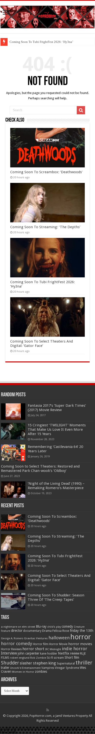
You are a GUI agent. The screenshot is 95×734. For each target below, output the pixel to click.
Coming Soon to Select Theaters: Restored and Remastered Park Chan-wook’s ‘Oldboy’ (40, 468)
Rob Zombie (38, 657)
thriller (84, 662)
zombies (41, 671)
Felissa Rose (60, 630)
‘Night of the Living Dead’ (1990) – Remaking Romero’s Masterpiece (56, 485)
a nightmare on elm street (18, 626)
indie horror (74, 648)
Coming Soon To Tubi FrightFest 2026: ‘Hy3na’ (41, 42)
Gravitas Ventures (36, 638)
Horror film (40, 644)
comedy (67, 626)
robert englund (19, 657)
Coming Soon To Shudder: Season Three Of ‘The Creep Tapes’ (56, 597)
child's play (54, 626)
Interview (9, 653)
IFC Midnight (53, 649)
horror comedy (16, 643)
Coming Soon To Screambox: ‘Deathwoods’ (46, 172)
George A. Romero (12, 638)
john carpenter (28, 653)
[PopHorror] (47, 16)
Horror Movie (58, 644)
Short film (72, 657)
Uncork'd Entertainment (25, 668)
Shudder (10, 663)
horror (80, 637)
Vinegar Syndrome (67, 668)
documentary (32, 630)
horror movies (80, 644)
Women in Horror (23, 671)
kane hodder (48, 653)
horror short (33, 649)
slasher (26, 663)
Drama (47, 630)
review (74, 653)
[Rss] (47, 710)
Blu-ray (41, 626)
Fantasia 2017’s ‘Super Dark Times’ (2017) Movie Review (57, 407)
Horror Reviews (11, 649)
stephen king (44, 663)
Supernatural (66, 663)
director (16, 630)
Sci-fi (50, 657)
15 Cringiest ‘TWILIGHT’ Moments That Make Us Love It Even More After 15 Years (57, 429)
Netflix (63, 653)
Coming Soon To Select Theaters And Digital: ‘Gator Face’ (41, 343)
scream (59, 657)
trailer (5, 668)
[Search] (81, 110)
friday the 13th (81, 630)
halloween (59, 637)
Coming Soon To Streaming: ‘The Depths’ (45, 227)
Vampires (47, 668)
